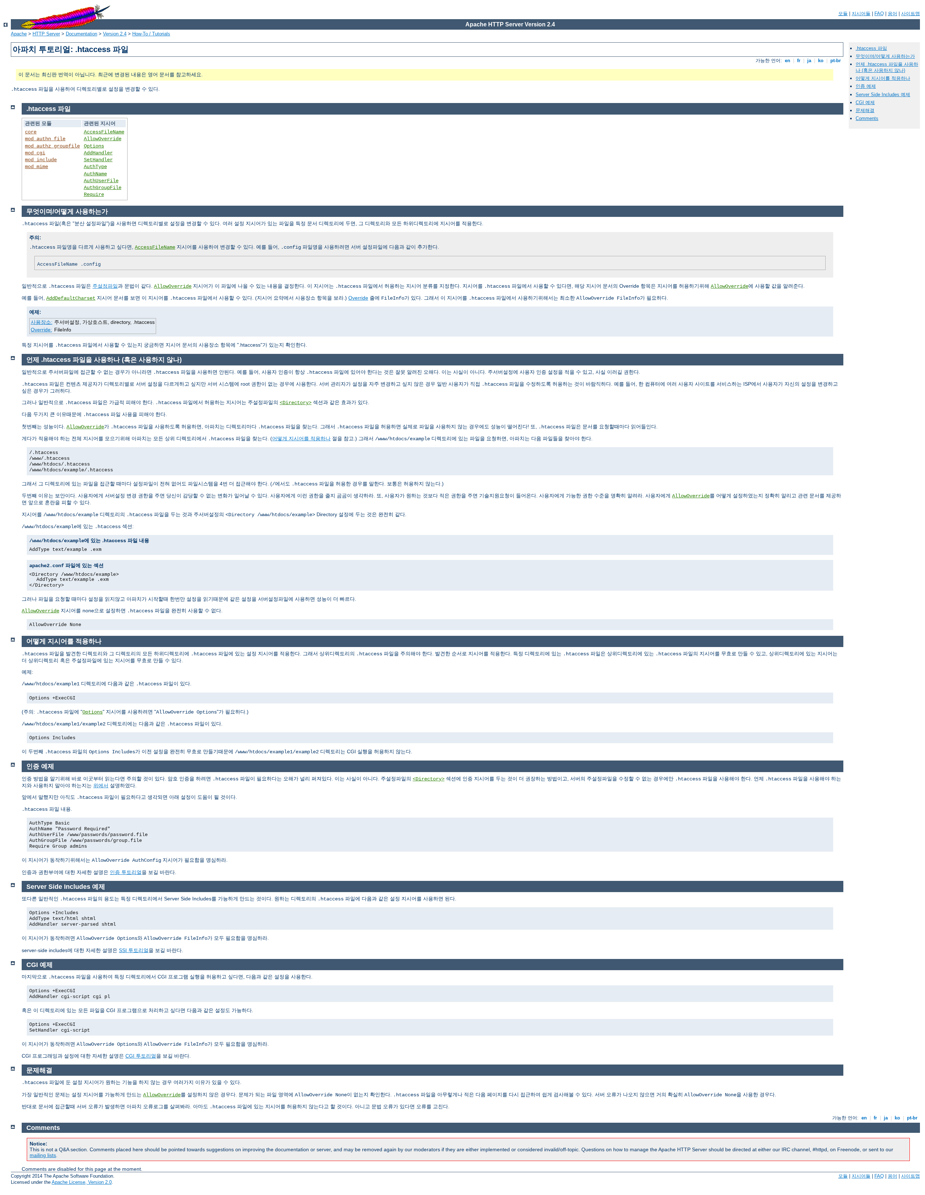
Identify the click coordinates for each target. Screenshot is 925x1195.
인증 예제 (866, 86)
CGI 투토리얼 (140, 1056)
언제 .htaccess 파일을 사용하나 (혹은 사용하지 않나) (887, 67)
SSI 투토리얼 (134, 950)
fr (799, 60)
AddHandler (98, 153)
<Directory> (295, 403)
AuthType (95, 167)
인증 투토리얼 (126, 872)
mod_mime (36, 167)
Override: (41, 330)
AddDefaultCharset (70, 298)
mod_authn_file (45, 139)
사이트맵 (910, 13)
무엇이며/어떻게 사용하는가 (885, 56)
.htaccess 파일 (871, 48)
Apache (19, 34)
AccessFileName (104, 132)
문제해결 (865, 110)
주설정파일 (105, 286)
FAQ (879, 13)
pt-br (835, 60)
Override (358, 298)
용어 (892, 13)
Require (94, 194)
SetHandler (98, 160)
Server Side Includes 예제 (883, 94)
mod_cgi (35, 153)
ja (809, 60)
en (787, 60)
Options (94, 146)
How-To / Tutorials (151, 34)
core (30, 132)
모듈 (843, 13)
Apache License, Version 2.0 (82, 1182)
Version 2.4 (114, 34)
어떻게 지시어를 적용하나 (883, 78)
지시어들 (861, 13)
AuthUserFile (101, 181)
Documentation (81, 34)
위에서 (100, 785)
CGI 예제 (865, 102)
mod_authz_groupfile (52, 146)
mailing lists (43, 1155)
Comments (867, 118)
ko (821, 60)
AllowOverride (102, 139)
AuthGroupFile (102, 187)
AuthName (95, 174)
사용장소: (41, 322)
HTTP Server (46, 34)
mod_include (41, 160)
